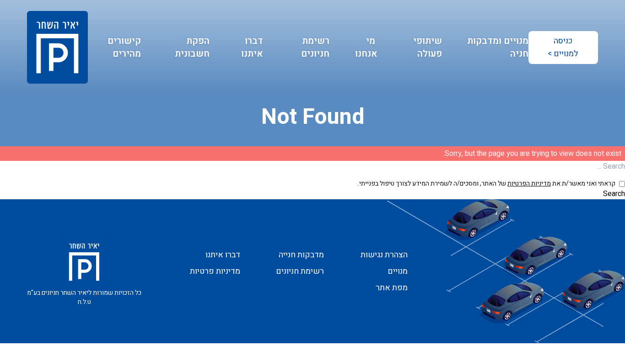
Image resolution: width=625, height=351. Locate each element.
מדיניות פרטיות (215, 271)
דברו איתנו (252, 47)
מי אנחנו (366, 47)
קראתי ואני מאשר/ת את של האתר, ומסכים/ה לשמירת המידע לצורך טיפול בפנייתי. (486, 183)
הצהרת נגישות (384, 255)
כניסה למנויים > (563, 47)
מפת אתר (392, 288)
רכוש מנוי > (113, 71)
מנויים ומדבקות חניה (497, 47)
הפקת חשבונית (192, 47)
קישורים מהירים (124, 47)
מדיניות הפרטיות (529, 183)
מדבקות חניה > (106, 84)
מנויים (511, 71)
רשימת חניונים (315, 47)
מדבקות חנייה (495, 84)
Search (614, 193)
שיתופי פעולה (427, 47)
